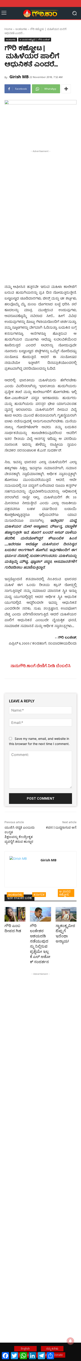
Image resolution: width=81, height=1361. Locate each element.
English (25, 1348)
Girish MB (19, 76)
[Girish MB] (22, 869)
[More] (66, 88)
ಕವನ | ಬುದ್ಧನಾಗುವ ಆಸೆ (61, 827)
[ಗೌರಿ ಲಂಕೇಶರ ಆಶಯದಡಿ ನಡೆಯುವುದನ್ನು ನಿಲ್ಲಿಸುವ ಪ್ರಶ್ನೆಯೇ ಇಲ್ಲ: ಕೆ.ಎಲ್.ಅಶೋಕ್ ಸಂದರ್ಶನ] (40, 914)
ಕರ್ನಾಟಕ (39, 894)
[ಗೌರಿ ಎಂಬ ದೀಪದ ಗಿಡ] (14, 914)
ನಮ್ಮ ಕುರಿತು (52, 1348)
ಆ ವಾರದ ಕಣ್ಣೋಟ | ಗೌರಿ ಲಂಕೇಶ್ (35, 39)
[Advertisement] (40, 196)
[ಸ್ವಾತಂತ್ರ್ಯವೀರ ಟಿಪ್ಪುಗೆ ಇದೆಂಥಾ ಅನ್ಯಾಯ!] (66, 914)
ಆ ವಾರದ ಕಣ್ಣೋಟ (64, 892)
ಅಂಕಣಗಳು (21, 29)
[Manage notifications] (70, 1341)
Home (8, 29)
